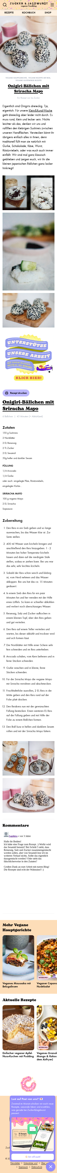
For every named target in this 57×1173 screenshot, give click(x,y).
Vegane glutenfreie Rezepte (29, 80)
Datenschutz (37, 1167)
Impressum (23, 1167)
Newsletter (15, 1163)
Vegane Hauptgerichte (16, 78)
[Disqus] (28, 870)
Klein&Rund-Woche (40, 110)
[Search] (4, 4)
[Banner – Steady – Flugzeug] (28, 358)
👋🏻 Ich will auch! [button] (32, 1156)
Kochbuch (28, 12)
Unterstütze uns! (31, 1163)
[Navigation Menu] (52, 5)
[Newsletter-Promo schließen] (50, 1166)
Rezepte (9, 12)
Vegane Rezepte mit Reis (39, 78)
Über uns (45, 1163)
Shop (48, 12)
